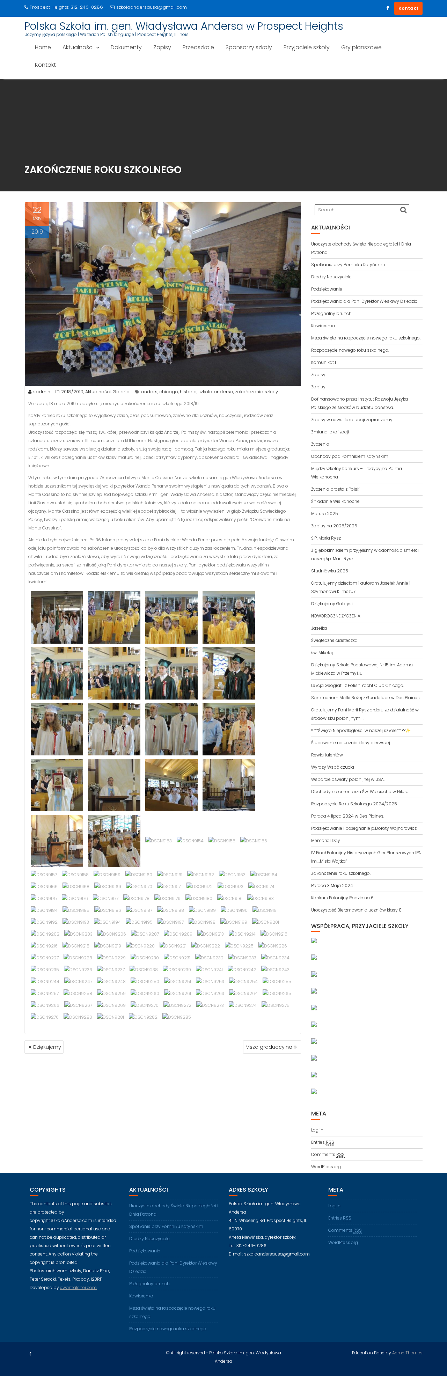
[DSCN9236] (78, 970)
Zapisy (162, 47)
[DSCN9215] (274, 934)
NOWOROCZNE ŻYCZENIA (335, 616)
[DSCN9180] (199, 898)
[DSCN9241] (209, 970)
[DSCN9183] (260, 898)
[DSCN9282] (143, 1017)
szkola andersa (215, 391)
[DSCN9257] (44, 993)
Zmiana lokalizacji (330, 432)
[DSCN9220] (140, 946)
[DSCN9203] (78, 934)
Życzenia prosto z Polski (335, 489)
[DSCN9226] (273, 946)
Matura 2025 (324, 514)
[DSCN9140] (57, 729)
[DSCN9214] (242, 934)
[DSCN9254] (243, 982)
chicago (168, 391)
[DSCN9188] (170, 910)
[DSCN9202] (45, 934)
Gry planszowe (361, 47)
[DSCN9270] (144, 1005)
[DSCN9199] (234, 922)
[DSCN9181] (230, 898)
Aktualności (78, 47)
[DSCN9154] (190, 841)
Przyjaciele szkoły (307, 47)
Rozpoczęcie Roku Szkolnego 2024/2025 (354, 804)
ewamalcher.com (78, 1287)
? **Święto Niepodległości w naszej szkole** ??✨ (361, 730)
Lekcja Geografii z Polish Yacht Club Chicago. (357, 685)
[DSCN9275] (275, 1005)
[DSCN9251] (177, 982)
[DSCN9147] (171, 785)
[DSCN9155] (222, 841)
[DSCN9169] (108, 887)
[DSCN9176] (74, 898)
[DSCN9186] (108, 910)
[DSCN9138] (171, 673)
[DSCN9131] (114, 617)
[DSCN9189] (202, 910)
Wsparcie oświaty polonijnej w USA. (347, 779)
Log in (317, 1130)
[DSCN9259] (111, 993)
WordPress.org (326, 1167)
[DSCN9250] (145, 982)
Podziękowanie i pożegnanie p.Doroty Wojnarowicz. (364, 828)
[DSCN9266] (45, 1005)
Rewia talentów (327, 755)
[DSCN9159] (107, 875)
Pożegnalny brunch (331, 313)
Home (43, 47)
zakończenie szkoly (256, 391)
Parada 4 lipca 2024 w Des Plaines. (347, 816)
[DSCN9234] (275, 958)
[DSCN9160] (139, 875)
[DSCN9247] (78, 982)
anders (149, 391)
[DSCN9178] (136, 898)
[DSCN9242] (242, 970)
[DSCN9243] (275, 970)
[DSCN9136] (57, 673)
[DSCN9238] (143, 970)
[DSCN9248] (111, 982)
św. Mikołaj (322, 653)
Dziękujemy (47, 1047)
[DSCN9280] (78, 1017)
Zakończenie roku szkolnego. (341, 873)
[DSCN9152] (114, 841)
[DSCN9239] (176, 970)
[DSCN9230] (144, 958)
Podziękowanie (326, 289)
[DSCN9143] (228, 729)
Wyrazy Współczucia (332, 767)
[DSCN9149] (228, 785)
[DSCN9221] (173, 946)
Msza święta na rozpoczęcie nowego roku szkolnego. (365, 338)
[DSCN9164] (264, 875)
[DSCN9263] (210, 993)
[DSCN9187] (139, 910)
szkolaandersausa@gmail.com (151, 7)
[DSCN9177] (105, 898)
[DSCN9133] (171, 617)
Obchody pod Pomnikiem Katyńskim (349, 456)
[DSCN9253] (210, 982)
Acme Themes (407, 1353)
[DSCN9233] (242, 958)
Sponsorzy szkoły (249, 47)
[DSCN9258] (78, 993)
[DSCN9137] (114, 673)
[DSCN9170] (139, 887)
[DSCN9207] (145, 934)
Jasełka (319, 628)
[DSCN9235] (44, 970)
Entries (322, 1142)
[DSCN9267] (78, 1005)
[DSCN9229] (111, 958)
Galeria (121, 391)
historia (188, 391)
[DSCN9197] (170, 922)
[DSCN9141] (114, 729)
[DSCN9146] (114, 785)
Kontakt (408, 8)
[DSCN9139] (228, 673)
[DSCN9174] (261, 887)
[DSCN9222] (205, 946)
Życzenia (320, 444)
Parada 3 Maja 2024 (332, 885)
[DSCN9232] (209, 958)
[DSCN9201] (265, 922)
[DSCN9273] (210, 1005)
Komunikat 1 (323, 362)
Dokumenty (126, 47)
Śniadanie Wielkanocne (335, 501)
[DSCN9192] (44, 922)
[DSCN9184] (44, 910)
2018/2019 (72, 391)
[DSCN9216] (44, 946)
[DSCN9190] (234, 910)
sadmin (41, 391)
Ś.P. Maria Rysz (326, 538)
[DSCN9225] (239, 946)
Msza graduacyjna (269, 1047)
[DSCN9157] (43, 875)
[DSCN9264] (243, 993)
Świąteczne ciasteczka (334, 640)
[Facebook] (387, 8)
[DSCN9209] (178, 934)
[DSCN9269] (111, 1005)
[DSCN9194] (107, 922)
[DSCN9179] (167, 898)
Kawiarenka (323, 326)
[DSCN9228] (78, 958)
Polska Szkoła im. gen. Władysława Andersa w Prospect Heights (183, 26)
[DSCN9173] (230, 887)
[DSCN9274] (242, 1005)
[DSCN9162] (201, 875)
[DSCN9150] (57, 841)
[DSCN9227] (44, 958)
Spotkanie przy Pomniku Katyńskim (348, 265)
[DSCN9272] (177, 1005)
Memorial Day (325, 840)
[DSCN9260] (145, 993)
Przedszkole (198, 47)
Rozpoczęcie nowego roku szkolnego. (350, 350)
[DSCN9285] (176, 1017)
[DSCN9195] (139, 922)
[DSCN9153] (158, 841)
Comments (328, 1154)
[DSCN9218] (76, 946)
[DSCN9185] (76, 910)
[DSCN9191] (265, 910)
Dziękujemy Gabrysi (332, 604)
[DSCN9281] (110, 1017)
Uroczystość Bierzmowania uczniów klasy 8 (356, 910)
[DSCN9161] (170, 875)
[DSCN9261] (177, 993)
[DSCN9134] (228, 617)
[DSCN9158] (75, 875)
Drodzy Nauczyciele (331, 277)
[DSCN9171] (169, 887)
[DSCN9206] (112, 934)
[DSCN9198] (202, 922)
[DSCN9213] (210, 934)
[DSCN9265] (277, 993)
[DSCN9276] (44, 1017)
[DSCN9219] (108, 946)
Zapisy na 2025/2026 (334, 526)
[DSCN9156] (254, 841)
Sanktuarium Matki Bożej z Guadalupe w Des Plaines (365, 698)
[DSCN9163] (232, 875)
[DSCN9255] (277, 982)
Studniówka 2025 (329, 571)
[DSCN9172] (199, 887)
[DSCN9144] (57, 785)
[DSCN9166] (44, 887)
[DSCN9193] (75, 922)
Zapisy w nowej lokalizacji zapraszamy (352, 420)
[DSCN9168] (76, 887)
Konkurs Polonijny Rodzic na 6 (342, 898)
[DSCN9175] (43, 898)
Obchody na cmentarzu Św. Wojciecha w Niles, (359, 792)
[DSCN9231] (177, 958)
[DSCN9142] (171, 729)
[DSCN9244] (45, 982)
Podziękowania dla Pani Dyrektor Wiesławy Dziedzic (364, 301)
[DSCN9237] (111, 970)
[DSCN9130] (57, 617)
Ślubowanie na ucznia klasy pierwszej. (351, 743)
